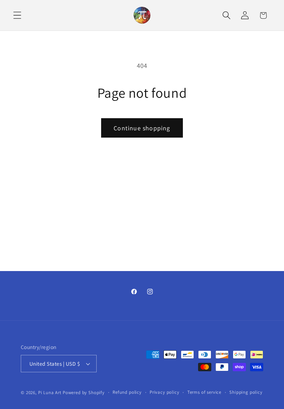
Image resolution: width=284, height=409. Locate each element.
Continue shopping (142, 128)
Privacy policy (164, 392)
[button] (17, 15)
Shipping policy (246, 392)
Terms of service (204, 392)
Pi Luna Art (49, 392)
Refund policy (127, 392)
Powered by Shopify (84, 392)
